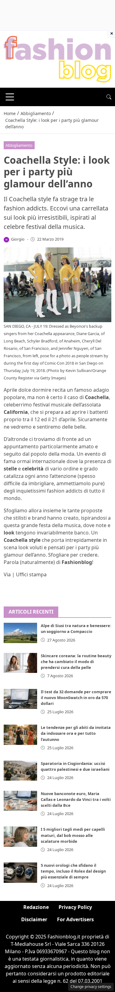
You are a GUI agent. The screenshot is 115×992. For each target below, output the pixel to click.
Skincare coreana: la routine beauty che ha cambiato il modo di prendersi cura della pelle (76, 661)
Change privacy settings (91, 986)
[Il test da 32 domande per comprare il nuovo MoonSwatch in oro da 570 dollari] (20, 699)
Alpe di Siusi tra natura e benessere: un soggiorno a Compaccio (76, 628)
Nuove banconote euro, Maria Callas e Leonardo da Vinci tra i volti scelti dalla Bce (76, 799)
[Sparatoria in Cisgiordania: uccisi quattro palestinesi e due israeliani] (20, 771)
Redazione (36, 907)
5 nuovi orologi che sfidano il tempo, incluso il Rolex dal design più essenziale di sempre (73, 871)
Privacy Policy (75, 907)
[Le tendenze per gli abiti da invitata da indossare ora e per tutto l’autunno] (20, 735)
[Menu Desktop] (10, 97)
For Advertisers (75, 919)
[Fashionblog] (57, 58)
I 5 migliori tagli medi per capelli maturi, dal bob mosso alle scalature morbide (73, 835)
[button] (108, 97)
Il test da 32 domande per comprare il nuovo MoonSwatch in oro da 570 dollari (76, 697)
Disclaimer (34, 919)
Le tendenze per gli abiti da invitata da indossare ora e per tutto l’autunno (76, 733)
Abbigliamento (19, 145)
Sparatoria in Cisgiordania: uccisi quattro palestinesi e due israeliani (75, 766)
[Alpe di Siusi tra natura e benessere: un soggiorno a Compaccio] (20, 633)
